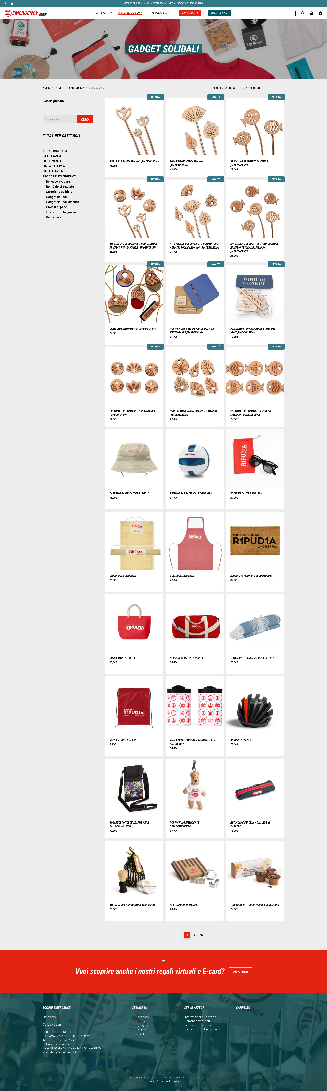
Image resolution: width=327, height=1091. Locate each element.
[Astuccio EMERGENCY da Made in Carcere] (255, 788)
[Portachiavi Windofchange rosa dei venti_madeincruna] (255, 294)
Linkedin (141, 1030)
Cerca (85, 119)
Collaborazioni (52, 1024)
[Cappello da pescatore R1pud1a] (134, 458)
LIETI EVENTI (52, 161)
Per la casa (53, 217)
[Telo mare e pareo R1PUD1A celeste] (255, 623)
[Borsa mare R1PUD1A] (134, 623)
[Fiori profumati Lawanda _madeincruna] (134, 126)
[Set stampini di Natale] (195, 870)
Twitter (140, 1021)
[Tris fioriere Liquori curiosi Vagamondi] (255, 870)
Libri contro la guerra (61, 212)
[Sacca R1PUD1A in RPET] (134, 705)
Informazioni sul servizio (200, 1017)
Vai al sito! (240, 972)
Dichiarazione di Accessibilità (203, 1029)
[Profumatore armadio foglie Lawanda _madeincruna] (195, 376)
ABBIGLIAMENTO (55, 151)
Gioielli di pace (56, 207)
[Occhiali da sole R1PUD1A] (255, 458)
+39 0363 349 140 (68, 1040)
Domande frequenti (197, 1021)
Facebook (142, 1017)
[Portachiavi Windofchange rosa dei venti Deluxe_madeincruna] (195, 294)
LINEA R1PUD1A (54, 166)
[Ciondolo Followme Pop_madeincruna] (134, 294)
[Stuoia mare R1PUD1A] (134, 541)
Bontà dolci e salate (60, 186)
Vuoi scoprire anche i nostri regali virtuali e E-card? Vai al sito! (163, 3)
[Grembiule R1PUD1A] (195, 541)
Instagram (142, 1025)
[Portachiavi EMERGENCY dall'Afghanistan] (195, 788)
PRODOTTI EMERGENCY (69, 87)
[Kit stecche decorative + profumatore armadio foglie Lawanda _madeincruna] (195, 209)
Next (202, 935)
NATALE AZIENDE (55, 171)
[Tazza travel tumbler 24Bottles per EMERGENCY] (195, 705)
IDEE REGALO (52, 156)
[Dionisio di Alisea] (255, 705)
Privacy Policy (155, 1081)
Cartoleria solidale (59, 191)
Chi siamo (49, 1017)
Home (46, 87)
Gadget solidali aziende (63, 202)
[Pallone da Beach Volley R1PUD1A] (195, 458)
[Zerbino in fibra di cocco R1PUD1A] (255, 541)
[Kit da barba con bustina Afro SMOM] (134, 870)
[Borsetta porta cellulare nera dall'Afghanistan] (134, 788)
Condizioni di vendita (198, 1025)
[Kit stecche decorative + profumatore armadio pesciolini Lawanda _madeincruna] (255, 209)
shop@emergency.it (63, 1052)
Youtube (141, 1034)
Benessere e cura (58, 181)
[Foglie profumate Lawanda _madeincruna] (195, 126)
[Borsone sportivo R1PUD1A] (195, 623)
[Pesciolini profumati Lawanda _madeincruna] (255, 126)
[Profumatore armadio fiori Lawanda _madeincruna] (134, 376)
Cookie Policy (172, 1081)
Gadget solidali (57, 197)
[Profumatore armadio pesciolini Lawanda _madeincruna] (255, 376)
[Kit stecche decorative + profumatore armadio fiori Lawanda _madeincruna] (134, 209)
